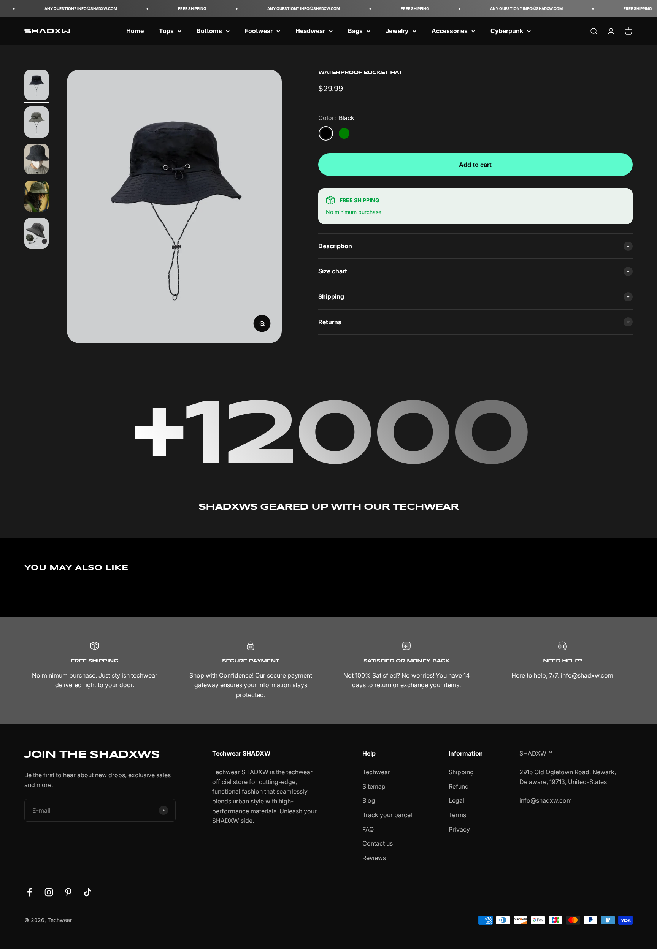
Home (135, 31)
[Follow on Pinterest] (68, 892)
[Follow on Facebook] (29, 892)
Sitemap (374, 786)
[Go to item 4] (36, 197)
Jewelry (397, 31)
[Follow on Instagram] (49, 892)
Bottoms (209, 31)
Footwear (259, 31)
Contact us (377, 843)
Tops (166, 31)
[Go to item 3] (36, 160)
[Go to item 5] (36, 234)
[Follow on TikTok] (88, 892)
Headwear (310, 31)
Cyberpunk (506, 31)
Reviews (374, 858)
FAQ (368, 829)
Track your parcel (387, 815)
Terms (457, 815)
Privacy (459, 829)
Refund (459, 786)
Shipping (461, 772)
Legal (456, 800)
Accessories (450, 31)
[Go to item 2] (36, 123)
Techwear (376, 772)
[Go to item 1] (36, 86)
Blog (368, 800)
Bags (355, 31)
